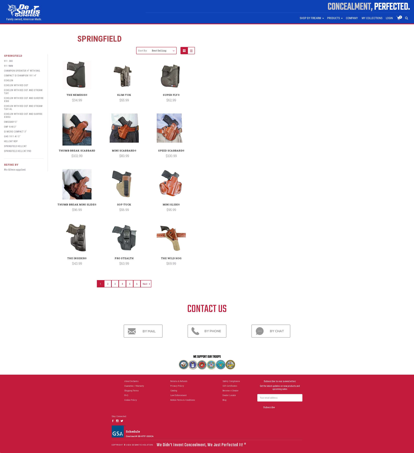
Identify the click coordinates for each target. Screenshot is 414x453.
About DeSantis (131, 381)
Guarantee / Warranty (134, 385)
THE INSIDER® (77, 258)
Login (389, 18)
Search (406, 18)
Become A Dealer (231, 390)
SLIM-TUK (124, 94)
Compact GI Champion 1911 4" (20, 75)
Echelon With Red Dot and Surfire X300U (23, 115)
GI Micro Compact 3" (15, 131)
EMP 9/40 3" (10, 126)
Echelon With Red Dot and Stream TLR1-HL (23, 107)
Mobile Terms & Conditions (182, 399)
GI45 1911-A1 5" (12, 136)
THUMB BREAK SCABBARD (77, 150)
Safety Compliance (231, 381)
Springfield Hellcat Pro (17, 151)
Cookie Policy (130, 399)
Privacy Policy (177, 385)
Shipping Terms (131, 390)
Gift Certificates (230, 385)
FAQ (126, 395)
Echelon (8, 80)
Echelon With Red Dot (16, 85)
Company (352, 18)
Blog (224, 399)
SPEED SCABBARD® (171, 150)
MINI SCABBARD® (124, 150)
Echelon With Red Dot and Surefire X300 (24, 99)
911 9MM (8, 66)
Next (145, 284)
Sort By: (142, 50)
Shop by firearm (311, 18)
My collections (372, 18)
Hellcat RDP (11, 141)
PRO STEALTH (124, 258)
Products (334, 18)
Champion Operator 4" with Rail (22, 70)
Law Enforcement (178, 395)
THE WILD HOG (171, 258)
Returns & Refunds (178, 381)
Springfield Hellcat (15, 146)
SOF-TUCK (124, 204)
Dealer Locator (229, 395)
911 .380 (8, 61)
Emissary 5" (10, 122)
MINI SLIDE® (171, 204)
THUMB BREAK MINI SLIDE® (77, 204)
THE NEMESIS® (77, 94)
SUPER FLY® (171, 94)
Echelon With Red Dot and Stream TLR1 (23, 92)
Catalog (173, 390)
